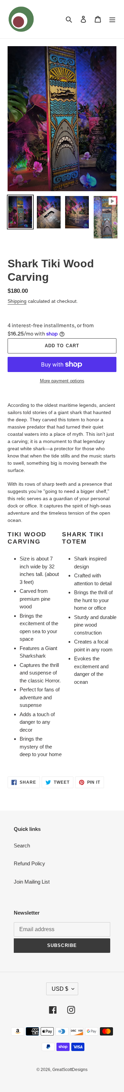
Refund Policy (29, 863)
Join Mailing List (32, 882)
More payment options (62, 380)
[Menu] (112, 19)
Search (22, 845)
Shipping (17, 301)
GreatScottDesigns (69, 1069)
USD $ (60, 989)
